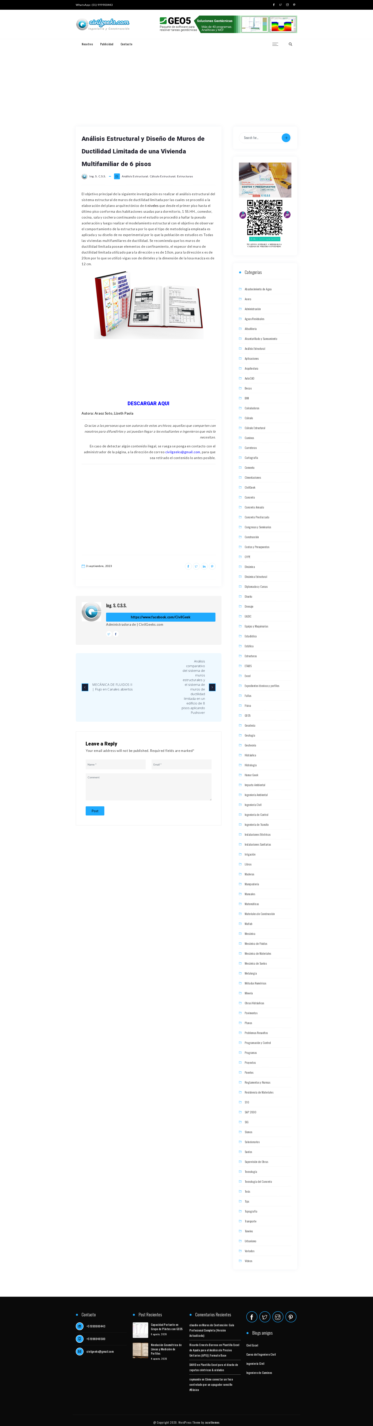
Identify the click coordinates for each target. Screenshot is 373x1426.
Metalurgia (251, 973)
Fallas (248, 695)
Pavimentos (251, 1013)
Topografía (251, 1211)
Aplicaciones (252, 358)
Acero (248, 299)
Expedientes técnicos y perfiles (262, 685)
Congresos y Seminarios (258, 527)
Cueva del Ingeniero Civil (261, 1354)
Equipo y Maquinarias (256, 626)
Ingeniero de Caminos (259, 1372)
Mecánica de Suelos (256, 963)
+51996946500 (95, 1339)
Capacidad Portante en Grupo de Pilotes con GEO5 (167, 1326)
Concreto (250, 497)
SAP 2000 (250, 1112)
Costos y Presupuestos (257, 547)
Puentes (249, 1072)
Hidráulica (250, 755)
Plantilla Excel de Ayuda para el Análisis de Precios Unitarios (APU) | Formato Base (214, 1350)
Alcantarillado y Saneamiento (261, 338)
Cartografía (251, 457)
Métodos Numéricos (255, 983)
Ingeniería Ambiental (256, 795)
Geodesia (250, 725)
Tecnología (251, 1171)
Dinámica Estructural (256, 576)
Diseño (248, 596)
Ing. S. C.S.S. (116, 605)
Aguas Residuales (254, 319)
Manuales (250, 894)
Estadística (251, 636)
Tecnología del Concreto (258, 1181)
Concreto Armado (254, 507)
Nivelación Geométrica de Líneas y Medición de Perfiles (166, 1349)
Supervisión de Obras (256, 1161)
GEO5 (248, 715)
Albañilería (251, 328)
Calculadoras (252, 408)
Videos (248, 1261)
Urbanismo (250, 1241)
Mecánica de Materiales (258, 953)
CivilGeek (250, 487)
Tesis (247, 1191)
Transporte (250, 1221)
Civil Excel (252, 1345)
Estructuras (185, 176)
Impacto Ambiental (255, 785)
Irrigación (250, 854)
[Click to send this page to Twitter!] (196, 566)
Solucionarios (252, 1142)
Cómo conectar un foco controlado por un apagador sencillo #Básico (211, 1384)
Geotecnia (250, 745)
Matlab (248, 923)
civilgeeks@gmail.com (100, 1351)
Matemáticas (252, 904)
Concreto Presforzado (257, 517)
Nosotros (87, 44)
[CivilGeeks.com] (103, 24)
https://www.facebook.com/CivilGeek (161, 617)
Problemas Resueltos (256, 1033)
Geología (250, 735)
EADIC (248, 616)
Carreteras (251, 447)
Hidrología (251, 765)
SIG (246, 1122)
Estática (249, 646)
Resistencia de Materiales (259, 1092)
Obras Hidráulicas (254, 1003)
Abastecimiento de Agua (258, 289)
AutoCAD (249, 378)
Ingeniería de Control (256, 814)
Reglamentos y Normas (257, 1082)
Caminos (249, 438)
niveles (153, 206)
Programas (251, 1052)
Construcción (252, 537)
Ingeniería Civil (253, 804)
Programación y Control (258, 1042)
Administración (253, 309)
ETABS (248, 666)
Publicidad (106, 44)
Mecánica (250, 933)
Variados (249, 1251)
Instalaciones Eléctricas (258, 834)
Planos (248, 1023)
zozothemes (212, 1422)
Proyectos (250, 1062)
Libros (248, 864)
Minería (249, 993)
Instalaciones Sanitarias (258, 844)
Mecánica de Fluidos (256, 943)
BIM (247, 398)
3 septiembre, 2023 (99, 566)
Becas (248, 388)
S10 (247, 1102)
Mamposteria (252, 884)
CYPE (248, 557)
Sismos (248, 1132)
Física (248, 705)
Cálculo (249, 418)
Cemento (250, 467)
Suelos (248, 1152)
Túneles (249, 1231)
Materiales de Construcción (260, 914)
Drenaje (249, 606)
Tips (247, 1201)
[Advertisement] (186, 78)
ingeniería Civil (255, 1363)
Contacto (126, 44)
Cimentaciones (253, 477)
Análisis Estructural (135, 176)
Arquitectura (251, 368)
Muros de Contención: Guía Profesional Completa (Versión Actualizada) (211, 1330)
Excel (248, 676)
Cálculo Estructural (162, 176)
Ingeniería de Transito (257, 824)
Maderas (249, 874)
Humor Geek (251, 775)
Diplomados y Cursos (256, 586)
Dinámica (250, 566)
